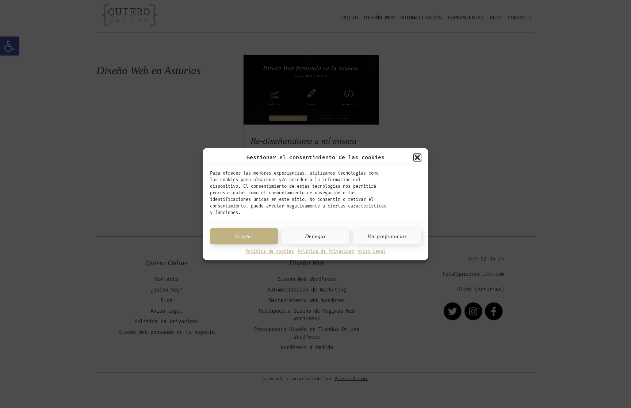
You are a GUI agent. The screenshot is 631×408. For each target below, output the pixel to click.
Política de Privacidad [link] (326, 251)
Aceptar (244, 236)
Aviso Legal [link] (371, 251)
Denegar (315, 236)
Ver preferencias (387, 236)
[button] (417, 157)
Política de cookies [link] (269, 251)
